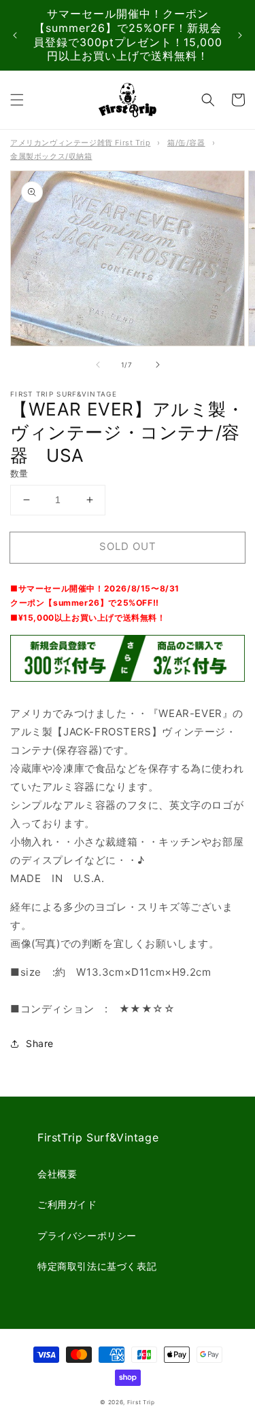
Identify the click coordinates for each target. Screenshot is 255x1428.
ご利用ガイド (67, 1204)
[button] (17, 100)
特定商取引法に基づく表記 (96, 1266)
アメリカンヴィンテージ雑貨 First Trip (80, 142)
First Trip (141, 1402)
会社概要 (57, 1173)
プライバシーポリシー (87, 1235)
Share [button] (40, 1043)
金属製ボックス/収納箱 (51, 156)
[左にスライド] (98, 365)
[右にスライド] (158, 365)
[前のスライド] (15, 35)
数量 (19, 473)
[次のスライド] (240, 35)
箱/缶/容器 (186, 142)
